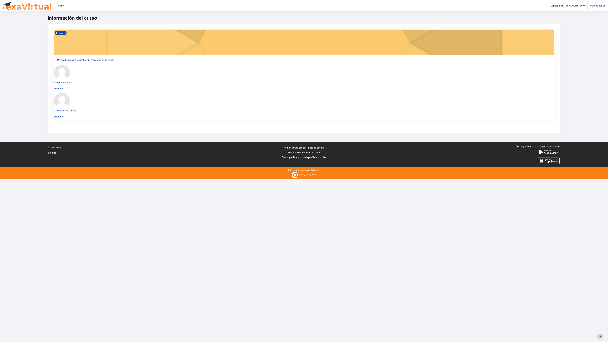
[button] (568, 5)
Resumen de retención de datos (304, 152)
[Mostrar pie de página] (600, 336)
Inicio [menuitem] (61, 5)
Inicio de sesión (597, 5)
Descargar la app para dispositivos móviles (304, 157)
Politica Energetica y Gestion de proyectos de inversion (85, 59)
